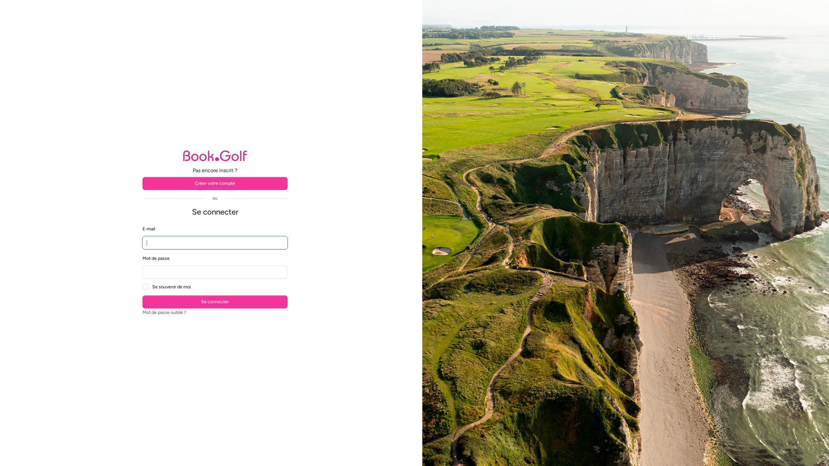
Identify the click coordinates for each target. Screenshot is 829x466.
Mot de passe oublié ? (164, 312)
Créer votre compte (215, 183)
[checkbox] (145, 287)
